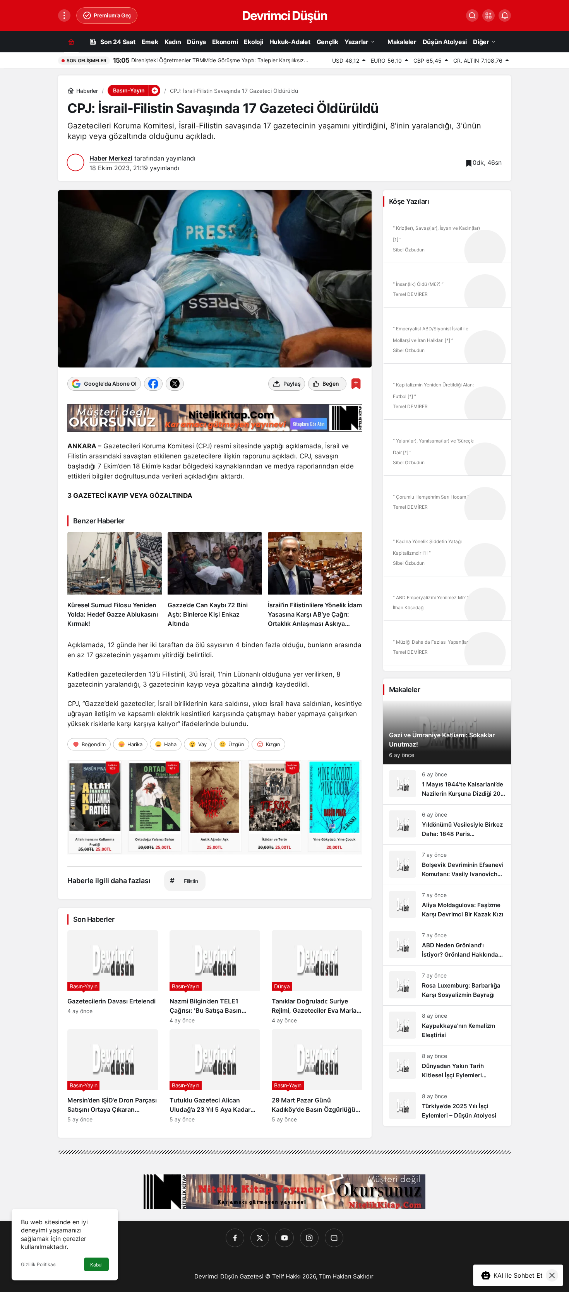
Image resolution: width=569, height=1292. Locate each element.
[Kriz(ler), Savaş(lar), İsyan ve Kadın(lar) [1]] (447, 237)
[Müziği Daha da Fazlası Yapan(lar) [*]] (447, 645)
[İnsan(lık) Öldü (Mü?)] (447, 287)
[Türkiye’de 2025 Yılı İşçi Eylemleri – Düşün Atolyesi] (447, 1106)
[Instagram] (309, 1238)
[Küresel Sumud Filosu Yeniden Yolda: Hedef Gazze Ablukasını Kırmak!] (114, 580)
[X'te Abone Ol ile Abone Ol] (175, 384)
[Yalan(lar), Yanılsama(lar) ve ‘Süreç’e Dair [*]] (447, 450)
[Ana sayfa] (71, 41)
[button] (488, 15)
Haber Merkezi (110, 158)
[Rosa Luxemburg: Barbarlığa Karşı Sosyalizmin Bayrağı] (447, 985)
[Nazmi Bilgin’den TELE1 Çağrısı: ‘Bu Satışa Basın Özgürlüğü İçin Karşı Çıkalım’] (215, 977)
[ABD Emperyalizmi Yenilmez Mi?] (447, 601)
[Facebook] (235, 1238)
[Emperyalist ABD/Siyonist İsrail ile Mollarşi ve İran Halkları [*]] (447, 338)
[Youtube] (284, 1238)
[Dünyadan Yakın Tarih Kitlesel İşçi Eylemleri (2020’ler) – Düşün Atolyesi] (447, 1066)
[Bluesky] (334, 1238)
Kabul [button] (96, 1265)
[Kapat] (552, 1275)
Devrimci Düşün (284, 15)
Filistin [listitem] (184, 881)
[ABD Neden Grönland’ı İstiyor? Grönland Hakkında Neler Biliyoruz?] (447, 945)
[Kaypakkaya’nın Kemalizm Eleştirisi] (447, 1026)
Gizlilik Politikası (39, 1264)
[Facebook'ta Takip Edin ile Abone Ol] (153, 384)
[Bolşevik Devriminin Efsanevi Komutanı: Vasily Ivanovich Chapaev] (447, 865)
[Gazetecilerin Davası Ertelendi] (112, 977)
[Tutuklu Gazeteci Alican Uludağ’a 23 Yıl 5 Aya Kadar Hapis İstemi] (215, 1076)
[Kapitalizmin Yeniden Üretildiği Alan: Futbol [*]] (447, 394)
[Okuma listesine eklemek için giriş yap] (356, 383)
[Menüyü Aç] (64, 15)
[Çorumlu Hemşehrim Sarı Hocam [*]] (447, 500)
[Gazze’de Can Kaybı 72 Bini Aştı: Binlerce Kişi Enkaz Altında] (215, 580)
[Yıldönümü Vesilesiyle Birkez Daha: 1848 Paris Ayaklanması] (447, 824)
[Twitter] (259, 1238)
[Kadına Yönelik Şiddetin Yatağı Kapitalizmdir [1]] (447, 551)
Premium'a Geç (112, 15)
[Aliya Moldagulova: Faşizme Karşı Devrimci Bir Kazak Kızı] (447, 905)
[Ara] (472, 15)
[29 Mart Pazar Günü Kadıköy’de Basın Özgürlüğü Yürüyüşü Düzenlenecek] (317, 1076)
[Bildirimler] (505, 15)
